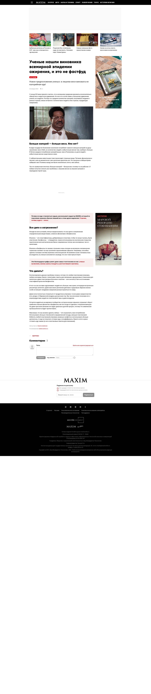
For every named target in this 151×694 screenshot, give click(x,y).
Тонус (96, 2)
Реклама (56, 410)
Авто (57, 2)
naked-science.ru (43, 328)
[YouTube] (80, 406)
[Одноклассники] (85, 406)
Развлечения (87, 2)
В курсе (51, 2)
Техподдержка (85, 413)
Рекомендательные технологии (70, 413)
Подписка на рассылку (65, 385)
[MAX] (65, 406)
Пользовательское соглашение (70, 410)
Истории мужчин (107, 2)
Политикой (63, 390)
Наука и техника (67, 2)
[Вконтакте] (70, 406)
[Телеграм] (75, 406)
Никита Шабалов (42, 326)
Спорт (78, 2)
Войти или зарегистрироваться (83, 345)
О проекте (49, 410)
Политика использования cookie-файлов (93, 410)
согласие (64, 388)
